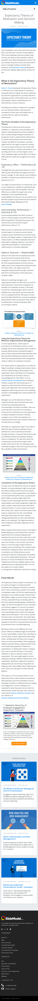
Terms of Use (5, 969)
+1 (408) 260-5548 (10, 985)
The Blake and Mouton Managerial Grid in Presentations (18, 789)
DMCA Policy (5, 974)
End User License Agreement (10, 971)
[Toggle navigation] (33, 2)
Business (13, 26)
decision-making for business (21, 693)
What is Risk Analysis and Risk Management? (16, 837)
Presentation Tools (7, 953)
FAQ (2, 961)
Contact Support (10, 989)
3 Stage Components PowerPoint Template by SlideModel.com (19, 334)
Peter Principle (6, 204)
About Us (4, 937)
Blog (2, 940)
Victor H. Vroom (7, 88)
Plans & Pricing (6, 942)
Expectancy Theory (18, 67)
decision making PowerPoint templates (15, 698)
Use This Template (19, 744)
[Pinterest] (10, 929)
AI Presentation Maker (8, 945)
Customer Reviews (7, 948)
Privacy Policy (5, 966)
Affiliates (4, 976)
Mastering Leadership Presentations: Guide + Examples (18, 886)
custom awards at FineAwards (12, 380)
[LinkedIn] (2, 929)
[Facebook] (7, 929)
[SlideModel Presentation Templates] (11, 2)
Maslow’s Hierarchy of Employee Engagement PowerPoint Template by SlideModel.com (19, 478)
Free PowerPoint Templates (9, 950)
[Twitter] (5, 929)
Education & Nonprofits (8, 964)
